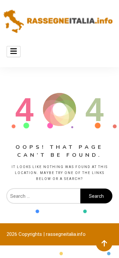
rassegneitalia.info (66, 234)
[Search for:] (43, 196)
